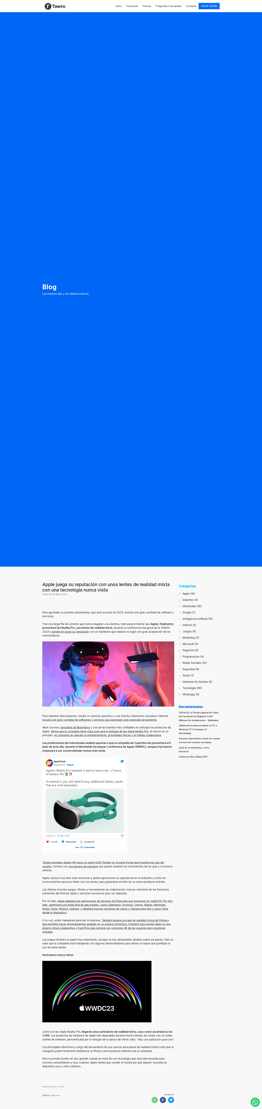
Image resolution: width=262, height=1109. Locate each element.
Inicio (119, 6)
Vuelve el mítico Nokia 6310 (193, 756)
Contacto (191, 6)
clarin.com (55, 1095)
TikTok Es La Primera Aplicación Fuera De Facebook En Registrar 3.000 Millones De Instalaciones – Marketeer (199, 716)
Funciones (132, 6)
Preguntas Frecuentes (168, 6)
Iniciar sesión (209, 5)
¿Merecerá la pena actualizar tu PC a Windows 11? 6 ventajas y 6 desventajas (198, 729)
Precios (147, 6)
